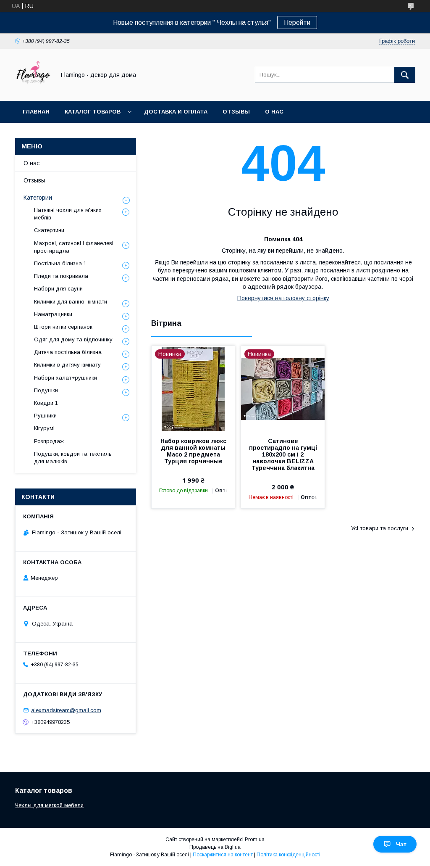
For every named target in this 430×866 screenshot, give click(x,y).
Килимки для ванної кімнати (70, 301)
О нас (274, 111)
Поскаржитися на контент (223, 855)
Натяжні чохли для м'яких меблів (68, 214)
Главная (36, 111)
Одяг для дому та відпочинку (73, 339)
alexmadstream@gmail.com (66, 710)
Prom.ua (255, 839)
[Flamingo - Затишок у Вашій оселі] (33, 90)
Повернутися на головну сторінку (283, 298)
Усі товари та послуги (379, 528)
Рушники (45, 415)
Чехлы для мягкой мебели (49, 805)
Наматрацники (53, 314)
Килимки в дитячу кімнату (67, 365)
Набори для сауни (58, 288)
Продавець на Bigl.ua (215, 847)
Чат (401, 844)
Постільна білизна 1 (60, 263)
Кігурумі (44, 428)
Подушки (46, 390)
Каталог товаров (93, 111)
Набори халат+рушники (65, 378)
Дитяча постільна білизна (68, 352)
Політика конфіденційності (288, 855)
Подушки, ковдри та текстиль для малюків (73, 458)
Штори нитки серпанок (63, 327)
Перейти (297, 22)
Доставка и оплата (175, 111)
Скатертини (49, 230)
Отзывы (236, 111)
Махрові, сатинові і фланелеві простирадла (73, 247)
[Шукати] (404, 75)
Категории (38, 197)
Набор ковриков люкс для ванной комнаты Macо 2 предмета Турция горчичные (193, 451)
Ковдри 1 (46, 403)
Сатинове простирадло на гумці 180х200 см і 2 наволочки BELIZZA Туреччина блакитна (283, 454)
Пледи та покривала (61, 276)
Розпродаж (49, 441)
